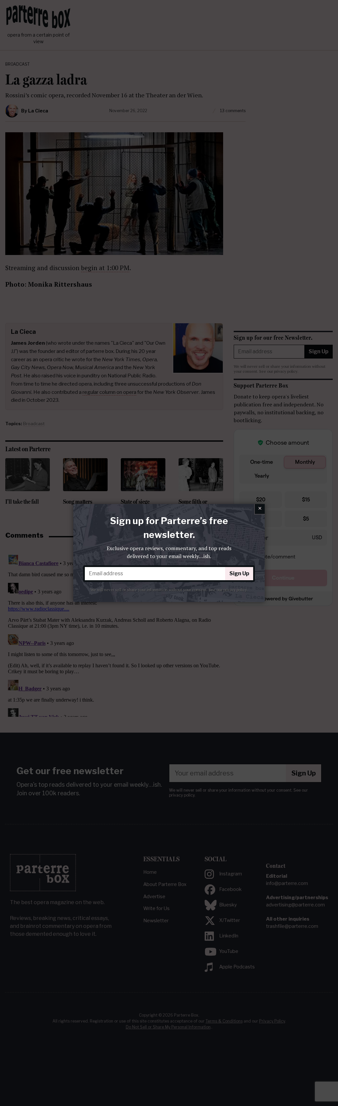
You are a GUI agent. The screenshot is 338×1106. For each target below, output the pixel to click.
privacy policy (235, 589)
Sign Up (239, 573)
